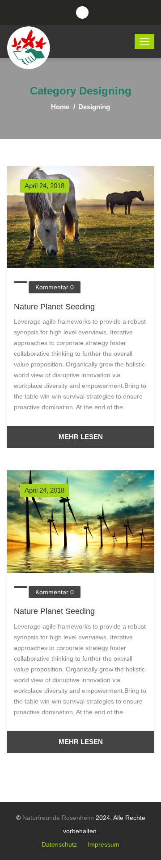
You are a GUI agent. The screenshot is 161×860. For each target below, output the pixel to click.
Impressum (103, 844)
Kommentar (54, 287)
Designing (94, 107)
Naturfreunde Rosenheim (58, 817)
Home (60, 107)
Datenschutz (59, 844)
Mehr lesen (81, 436)
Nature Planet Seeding (54, 306)
